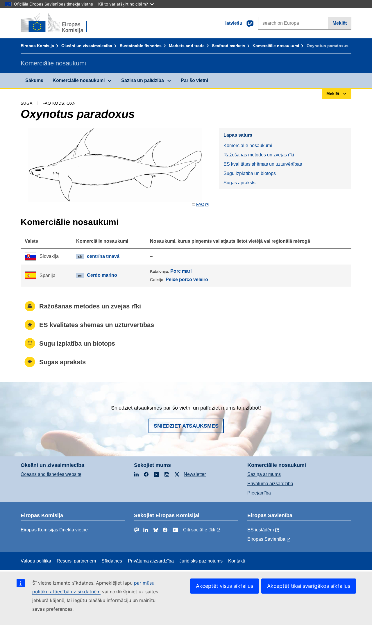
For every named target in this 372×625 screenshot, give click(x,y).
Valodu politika (36, 560)
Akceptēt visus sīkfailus (224, 586)
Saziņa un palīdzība (142, 80)
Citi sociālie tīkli (199, 529)
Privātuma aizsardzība (270, 483)
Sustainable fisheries (141, 45)
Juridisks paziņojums (201, 560)
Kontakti (236, 560)
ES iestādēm (260, 529)
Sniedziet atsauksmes (186, 426)
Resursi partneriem (76, 560)
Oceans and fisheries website (51, 474)
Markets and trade (187, 45)
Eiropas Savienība (266, 539)
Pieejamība (259, 492)
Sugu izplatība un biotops (249, 173)
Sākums (34, 80)
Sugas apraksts (239, 182)
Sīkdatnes (111, 560)
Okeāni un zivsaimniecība (86, 45)
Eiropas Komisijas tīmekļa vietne (54, 529)
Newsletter (195, 474)
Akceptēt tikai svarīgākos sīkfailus (308, 586)
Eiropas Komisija (37, 45)
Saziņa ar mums (264, 474)
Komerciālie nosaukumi (276, 45)
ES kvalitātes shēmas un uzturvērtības (262, 164)
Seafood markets (228, 45)
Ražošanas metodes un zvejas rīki (258, 154)
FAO (200, 204)
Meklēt (339, 23)
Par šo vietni (194, 80)
